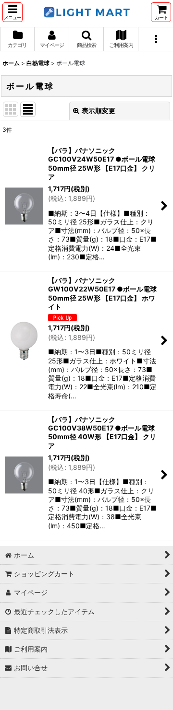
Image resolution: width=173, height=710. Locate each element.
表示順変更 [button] (98, 110)
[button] (12, 12)
